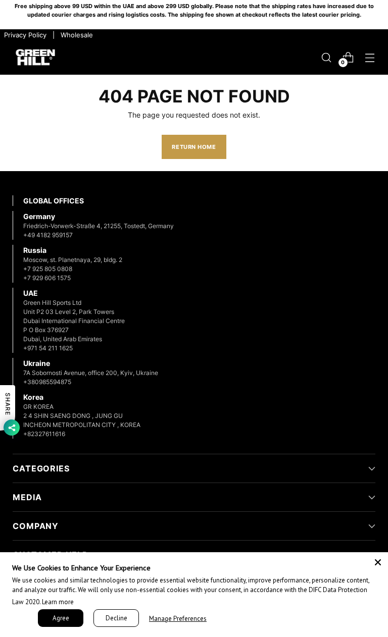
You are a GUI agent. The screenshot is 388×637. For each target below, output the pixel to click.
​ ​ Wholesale (75, 35)
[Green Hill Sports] (35, 57)
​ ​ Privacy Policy (24, 35)
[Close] (378, 562)
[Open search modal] (326, 57)
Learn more (58, 602)
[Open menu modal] (370, 57)
